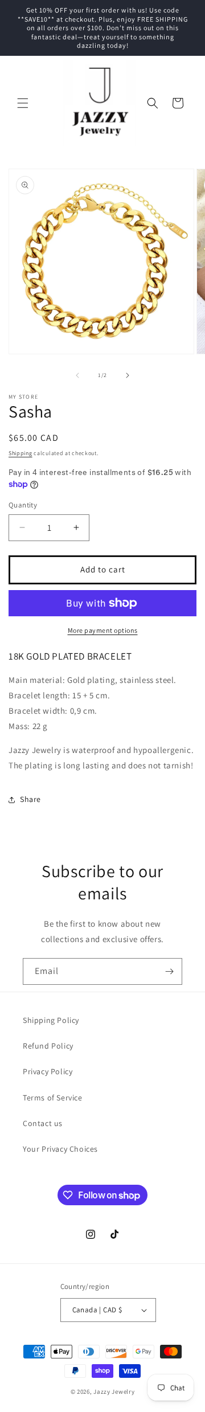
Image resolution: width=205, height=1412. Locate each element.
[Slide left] (77, 375)
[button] (22, 103)
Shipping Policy (51, 1020)
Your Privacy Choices (60, 1149)
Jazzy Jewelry (113, 1391)
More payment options (103, 630)
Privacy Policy (47, 1071)
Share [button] (30, 799)
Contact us (43, 1123)
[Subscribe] (169, 971)
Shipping (20, 453)
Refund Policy (48, 1046)
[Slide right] (127, 375)
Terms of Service (53, 1097)
